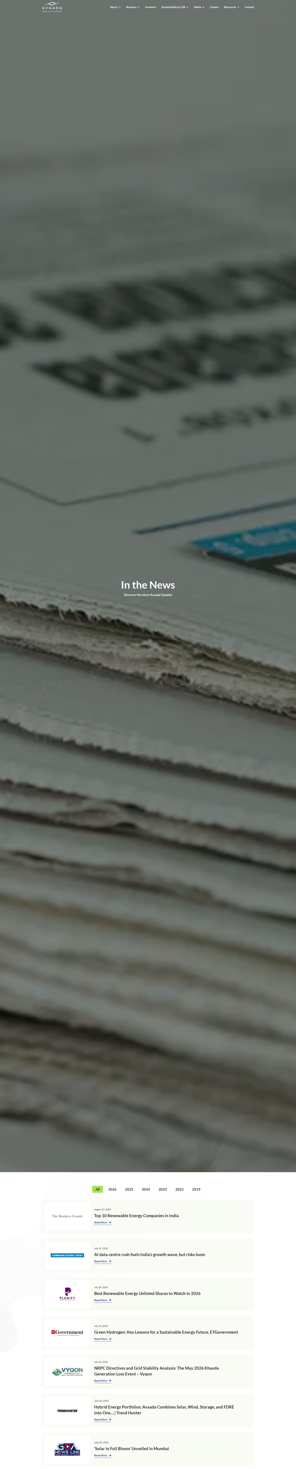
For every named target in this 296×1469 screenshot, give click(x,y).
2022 (179, 1189)
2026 (112, 1189)
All (98, 1189)
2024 (146, 1189)
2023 (163, 1189)
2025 (129, 1189)
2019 (196, 1189)
